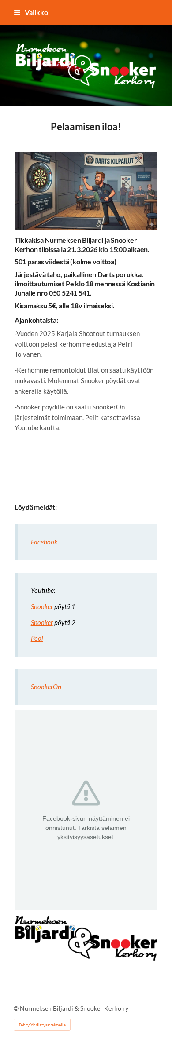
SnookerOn (46, 686)
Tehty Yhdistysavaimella (42, 1024)
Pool (37, 638)
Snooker (42, 606)
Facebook (44, 542)
